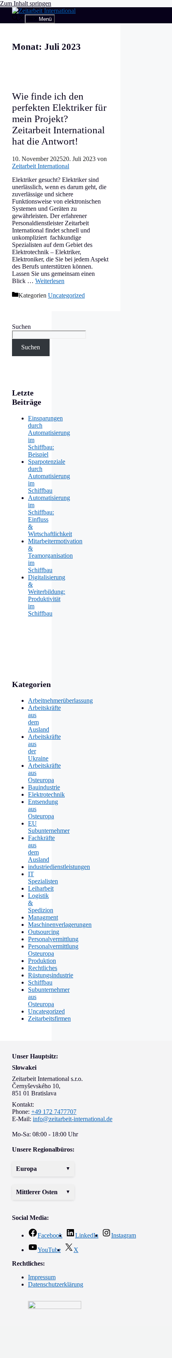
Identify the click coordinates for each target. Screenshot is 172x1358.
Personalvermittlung (53, 939)
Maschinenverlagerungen (60, 924)
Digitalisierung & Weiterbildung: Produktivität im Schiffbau (46, 595)
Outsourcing (43, 931)
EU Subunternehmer (49, 827)
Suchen (21, 326)
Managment (43, 917)
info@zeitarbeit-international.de (72, 1118)
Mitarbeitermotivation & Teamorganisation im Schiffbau (55, 555)
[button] (43, 1169)
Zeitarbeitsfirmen (49, 1018)
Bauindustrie (44, 787)
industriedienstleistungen (59, 866)
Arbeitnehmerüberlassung (60, 700)
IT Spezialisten (43, 878)
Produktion (42, 960)
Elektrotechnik (46, 794)
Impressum (42, 1277)
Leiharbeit (41, 888)
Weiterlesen (49, 280)
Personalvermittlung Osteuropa (53, 950)
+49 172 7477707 (53, 1111)
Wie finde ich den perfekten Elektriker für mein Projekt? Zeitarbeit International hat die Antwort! (59, 119)
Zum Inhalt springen (25, 3)
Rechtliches (42, 967)
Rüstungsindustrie (50, 975)
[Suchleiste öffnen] (18, 18)
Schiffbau (40, 982)
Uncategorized (66, 295)
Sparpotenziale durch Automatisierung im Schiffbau (49, 476)
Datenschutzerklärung (55, 1284)
